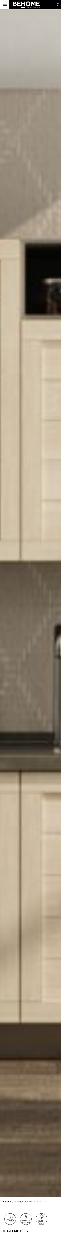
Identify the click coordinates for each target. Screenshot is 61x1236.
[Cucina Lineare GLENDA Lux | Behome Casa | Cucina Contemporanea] (24, 9)
